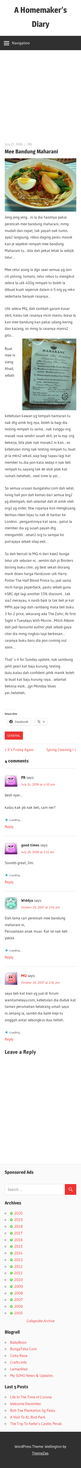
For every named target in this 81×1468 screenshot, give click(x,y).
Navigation (21, 43)
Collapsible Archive (40, 1320)
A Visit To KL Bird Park (27, 1417)
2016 (18, 1239)
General (13, 736)
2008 (18, 1293)
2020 (18, 1213)
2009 (18, 1286)
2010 (18, 1279)
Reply (9, 826)
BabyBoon (18, 1342)
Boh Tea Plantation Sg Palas (32, 1410)
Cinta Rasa (18, 1355)
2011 (18, 1273)
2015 (18, 1246)
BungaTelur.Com (23, 1348)
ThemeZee (40, 1453)
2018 (18, 1226)
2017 (18, 1233)
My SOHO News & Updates (31, 1375)
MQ (30, 144)
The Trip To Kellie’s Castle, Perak (36, 1423)
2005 (18, 1313)
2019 (18, 1219)
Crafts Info (18, 1362)
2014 (18, 1253)
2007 (18, 1299)
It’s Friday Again (20, 749)
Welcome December (25, 1403)
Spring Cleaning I (59, 749)
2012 (18, 1266)
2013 (18, 1259)
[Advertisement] (40, 92)
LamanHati (19, 1369)
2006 (18, 1306)
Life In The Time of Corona (31, 1397)
